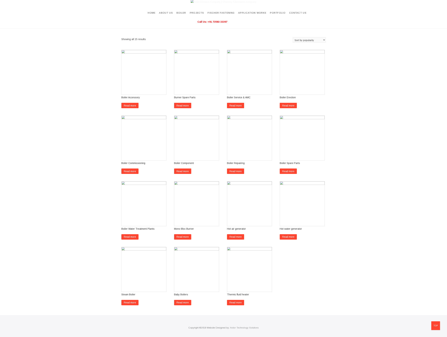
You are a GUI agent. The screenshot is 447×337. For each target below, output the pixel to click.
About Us (166, 13)
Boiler (181, 13)
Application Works (252, 13)
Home (151, 13)
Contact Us (297, 13)
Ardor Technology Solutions (244, 327)
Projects (197, 13)
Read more (130, 105)
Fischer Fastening (221, 13)
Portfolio (277, 13)
